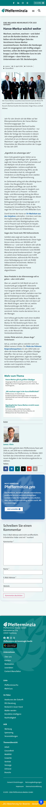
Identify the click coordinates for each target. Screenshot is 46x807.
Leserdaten (8, 667)
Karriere (7, 660)
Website (6, 586)
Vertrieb (7, 761)
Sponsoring (8, 732)
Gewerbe (8, 758)
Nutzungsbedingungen (33, 782)
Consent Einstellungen (15, 782)
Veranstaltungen (11, 736)
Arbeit (6, 747)
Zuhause (7, 769)
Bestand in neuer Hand (13, 707)
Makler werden (10, 710)
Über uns (8, 657)
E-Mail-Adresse (9, 577)
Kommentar (8, 542)
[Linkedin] (8, 638)
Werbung (8, 729)
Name (6, 569)
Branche (7, 772)
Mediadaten (9, 664)
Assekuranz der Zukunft (13, 699)
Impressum (20, 786)
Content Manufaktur (12, 671)
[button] (33, 11)
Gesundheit (9, 68)
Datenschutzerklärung (34, 786)
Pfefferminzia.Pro (11, 685)
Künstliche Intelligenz (12, 714)
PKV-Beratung (10, 703)
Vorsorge (7, 765)
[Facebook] (4, 638)
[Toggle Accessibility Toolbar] (41, 802)
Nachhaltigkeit (10, 717)
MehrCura (8, 688)
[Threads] (14, 638)
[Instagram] (11, 638)
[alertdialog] (23, 804)
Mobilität (8, 754)
